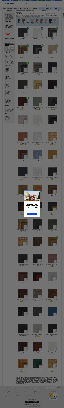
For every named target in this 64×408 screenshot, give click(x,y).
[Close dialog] (39, 192)
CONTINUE (32, 213)
